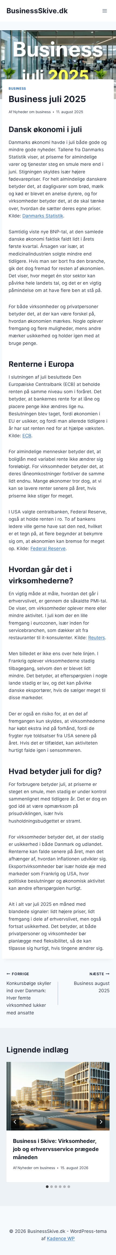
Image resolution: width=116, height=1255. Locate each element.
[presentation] (58, 1096)
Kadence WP (61, 1238)
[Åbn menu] (105, 10)
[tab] (47, 1186)
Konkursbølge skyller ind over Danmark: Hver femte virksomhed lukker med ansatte (28, 993)
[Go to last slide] (15, 1121)
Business (17, 88)
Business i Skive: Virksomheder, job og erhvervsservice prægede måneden (56, 1149)
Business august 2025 (92, 982)
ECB (26, 435)
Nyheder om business (32, 112)
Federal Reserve (48, 548)
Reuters (96, 637)
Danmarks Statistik (42, 215)
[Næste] (101, 1121)
